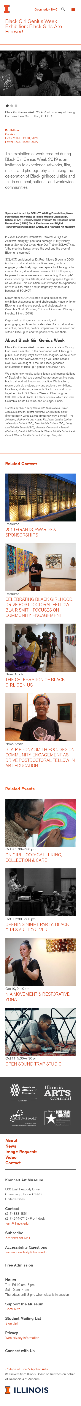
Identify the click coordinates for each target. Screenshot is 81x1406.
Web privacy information (22, 1338)
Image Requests (21, 1151)
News (10, 1146)
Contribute (12, 1309)
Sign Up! (11, 1323)
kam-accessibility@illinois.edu (25, 1252)
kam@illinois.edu (17, 1223)
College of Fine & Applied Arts (26, 1369)
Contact (13, 1162)
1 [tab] (7, 106)
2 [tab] (12, 106)
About (11, 1140)
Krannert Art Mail (17, 1238)
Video (11, 1157)
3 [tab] (16, 106)
